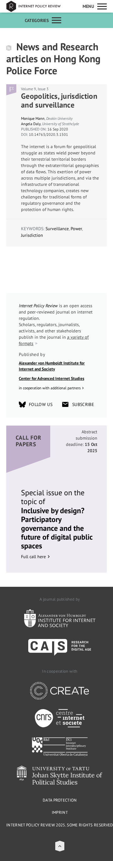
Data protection (60, 800)
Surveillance (57, 228)
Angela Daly (30, 123)
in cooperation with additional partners (50, 388)
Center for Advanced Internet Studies (51, 378)
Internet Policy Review (37, 6)
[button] (59, 846)
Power (76, 228)
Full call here (33, 556)
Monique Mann (33, 118)
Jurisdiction (32, 235)
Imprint (60, 812)
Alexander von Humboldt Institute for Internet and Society (52, 366)
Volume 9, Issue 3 (35, 88)
